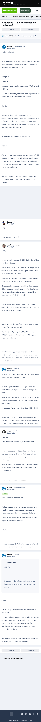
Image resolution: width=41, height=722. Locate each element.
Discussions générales (29, 36)
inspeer (23, 480)
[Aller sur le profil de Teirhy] (4, 432)
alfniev (9, 368)
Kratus (9, 222)
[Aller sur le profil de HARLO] (3, 36)
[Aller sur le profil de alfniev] (4, 369)
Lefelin (9, 555)
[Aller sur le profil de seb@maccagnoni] (4, 246)
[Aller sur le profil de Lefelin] (4, 555)
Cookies (24, 720)
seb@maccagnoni (13, 245)
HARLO (10, 36)
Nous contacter (14, 720)
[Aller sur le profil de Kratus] (4, 223)
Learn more (4, 4)
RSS (31, 720)
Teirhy (9, 431)
